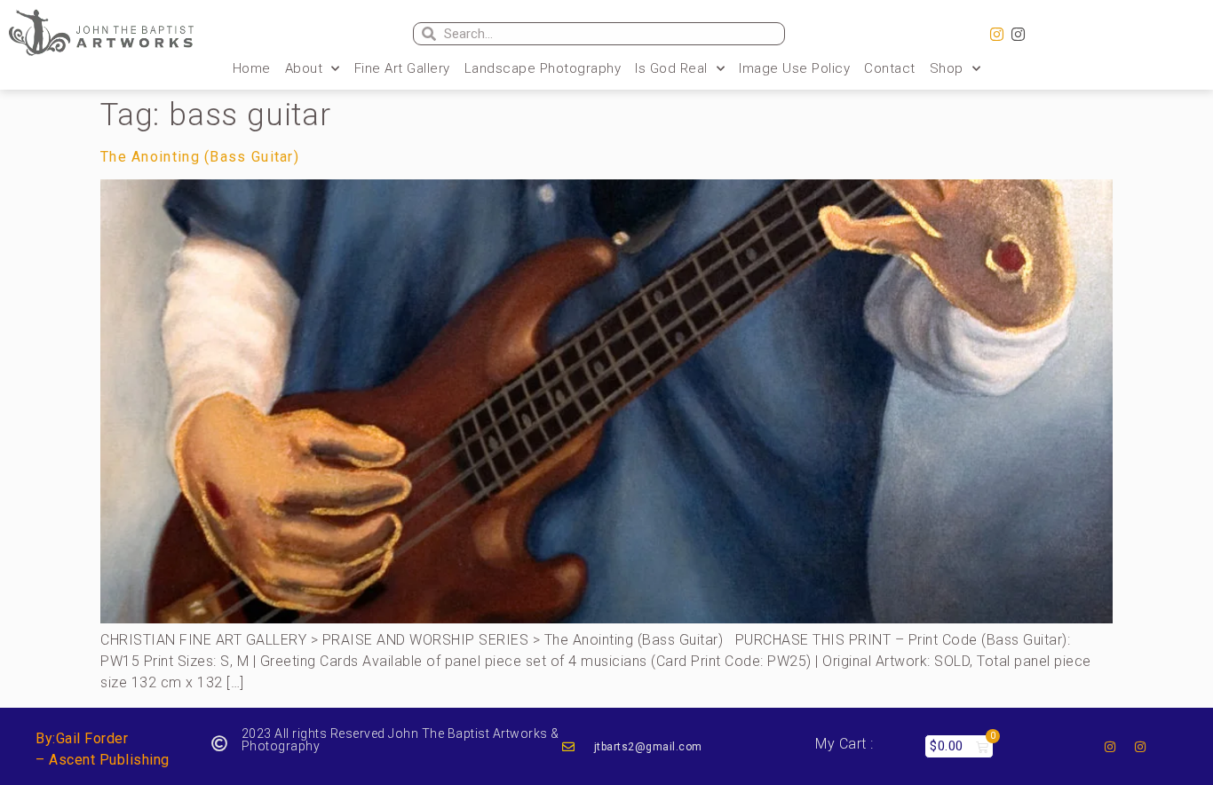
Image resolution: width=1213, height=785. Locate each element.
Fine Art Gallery (402, 68)
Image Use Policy (794, 68)
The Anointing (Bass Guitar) (199, 156)
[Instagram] (997, 34)
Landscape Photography (543, 68)
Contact (890, 68)
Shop (946, 68)
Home (252, 68)
